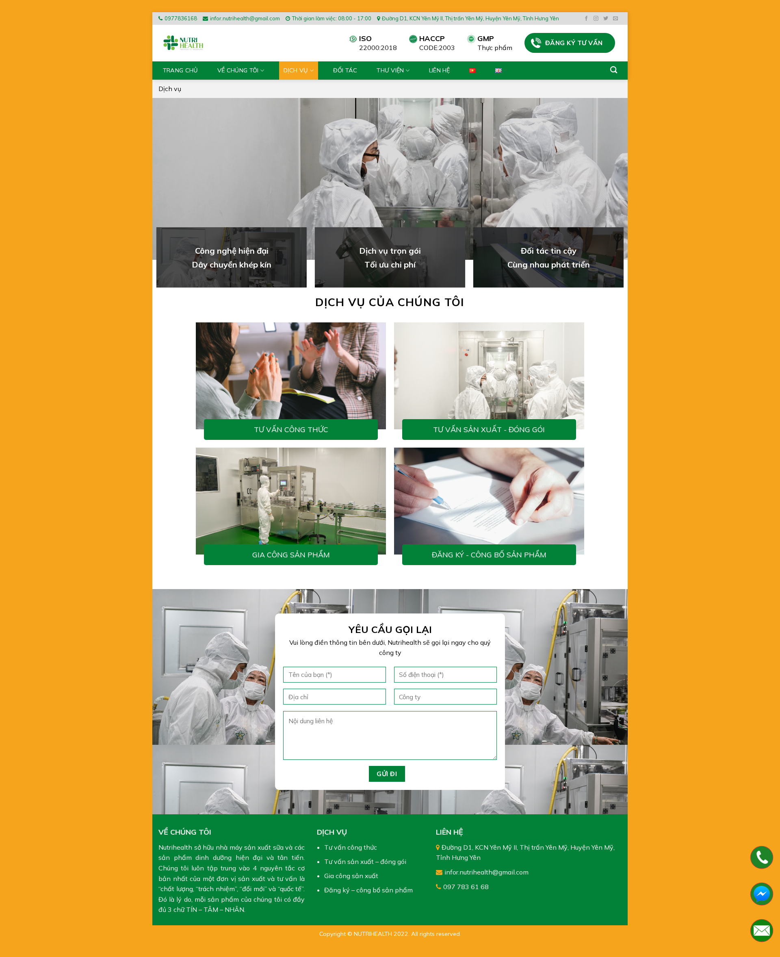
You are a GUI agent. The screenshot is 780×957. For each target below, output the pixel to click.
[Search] (614, 70)
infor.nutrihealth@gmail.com (245, 18)
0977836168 (181, 18)
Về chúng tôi (237, 70)
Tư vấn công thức (291, 429)
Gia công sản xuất (351, 876)
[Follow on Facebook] (587, 19)
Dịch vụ (296, 70)
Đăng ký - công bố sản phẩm (489, 554)
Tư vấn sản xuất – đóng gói (365, 861)
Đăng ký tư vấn (574, 43)
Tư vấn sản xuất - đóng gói (489, 429)
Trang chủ (180, 70)
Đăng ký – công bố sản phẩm (368, 890)
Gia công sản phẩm (291, 554)
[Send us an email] (616, 19)
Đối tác (345, 70)
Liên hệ (439, 70)
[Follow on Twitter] (606, 19)
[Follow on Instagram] (597, 19)
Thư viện (390, 70)
